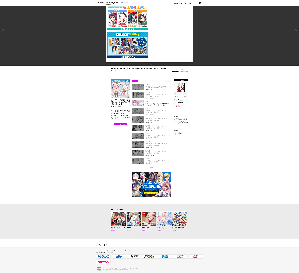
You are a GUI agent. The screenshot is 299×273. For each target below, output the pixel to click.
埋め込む (183, 71)
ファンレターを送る (121, 124)
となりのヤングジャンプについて (103, 250)
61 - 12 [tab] (135, 81)
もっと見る (150, 167)
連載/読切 (176, 3)
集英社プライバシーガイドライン (119, 250)
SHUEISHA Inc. (104, 252)
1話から (168, 81)
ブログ (195, 3)
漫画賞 (189, 3)
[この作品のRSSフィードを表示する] (187, 71)
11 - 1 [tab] (141, 81)
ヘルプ (129, 250)
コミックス (183, 3)
